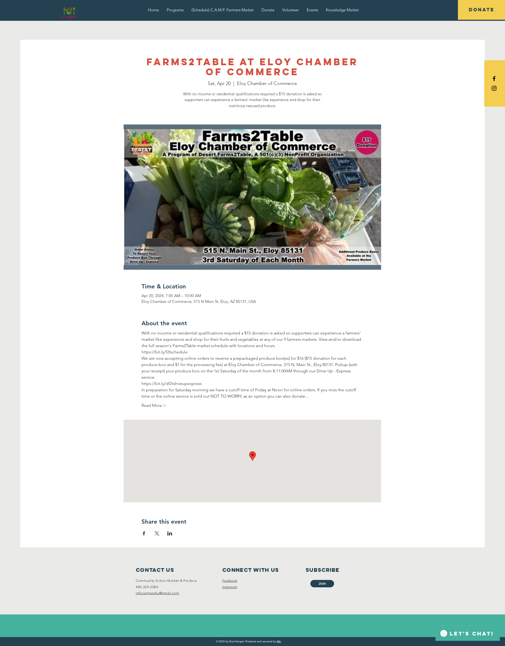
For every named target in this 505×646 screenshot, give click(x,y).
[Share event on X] (156, 533)
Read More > (154, 405)
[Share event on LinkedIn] (169, 533)
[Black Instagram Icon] (494, 88)
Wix (279, 641)
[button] (175, 10)
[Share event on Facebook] (144, 533)
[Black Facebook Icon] (494, 78)
